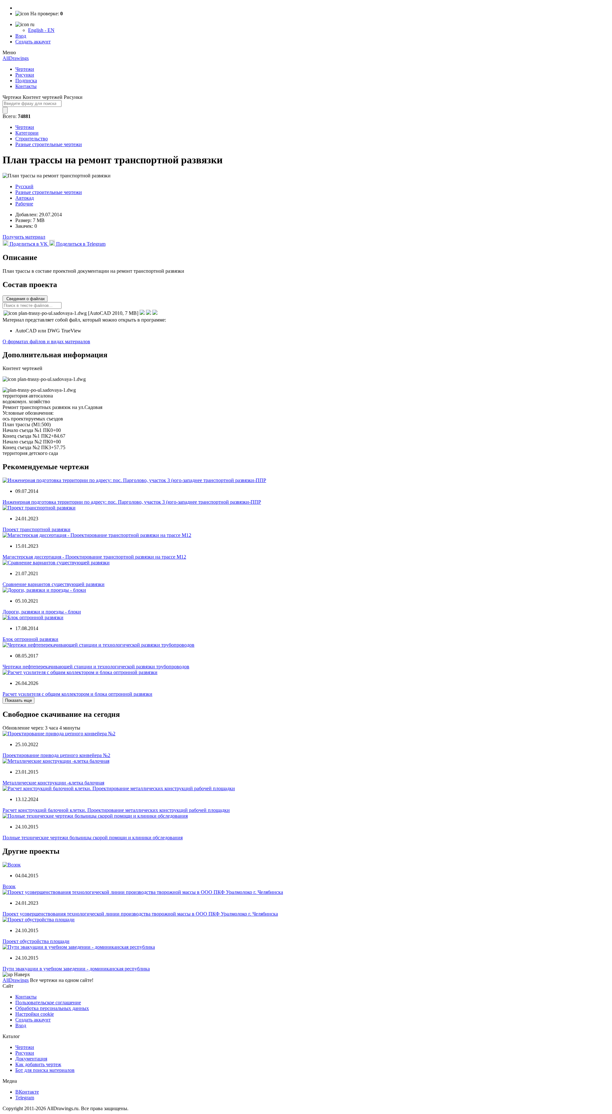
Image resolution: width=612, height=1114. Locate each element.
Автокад (24, 198)
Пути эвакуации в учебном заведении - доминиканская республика (76, 968)
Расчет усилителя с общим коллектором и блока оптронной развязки (77, 694)
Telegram (24, 1097)
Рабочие (24, 203)
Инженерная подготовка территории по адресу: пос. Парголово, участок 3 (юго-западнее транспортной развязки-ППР (132, 502)
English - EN (41, 30)
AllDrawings (16, 58)
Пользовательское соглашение (48, 1002)
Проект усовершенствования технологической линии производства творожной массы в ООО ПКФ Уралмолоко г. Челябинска (140, 914)
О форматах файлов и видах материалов (46, 341)
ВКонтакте (27, 1092)
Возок (9, 886)
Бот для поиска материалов (45, 1070)
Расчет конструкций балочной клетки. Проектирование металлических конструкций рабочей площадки (116, 810)
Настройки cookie (34, 1014)
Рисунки (24, 75)
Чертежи (24, 69)
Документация (31, 1058)
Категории (27, 133)
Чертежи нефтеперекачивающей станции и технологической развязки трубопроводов (96, 666)
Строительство (31, 138)
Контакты (26, 86)
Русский (24, 186)
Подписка (26, 80)
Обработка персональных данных (52, 1008)
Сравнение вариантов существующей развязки (54, 584)
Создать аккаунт (33, 41)
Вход (20, 36)
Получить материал (24, 237)
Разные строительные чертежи (48, 144)
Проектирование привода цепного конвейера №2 (56, 755)
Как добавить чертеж (38, 1064)
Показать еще (18, 700)
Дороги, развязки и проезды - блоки (42, 611)
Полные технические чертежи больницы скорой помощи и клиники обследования (93, 837)
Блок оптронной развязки (30, 639)
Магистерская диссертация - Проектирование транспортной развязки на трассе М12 (94, 557)
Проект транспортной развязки (36, 529)
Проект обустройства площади (36, 941)
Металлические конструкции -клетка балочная (53, 782)
